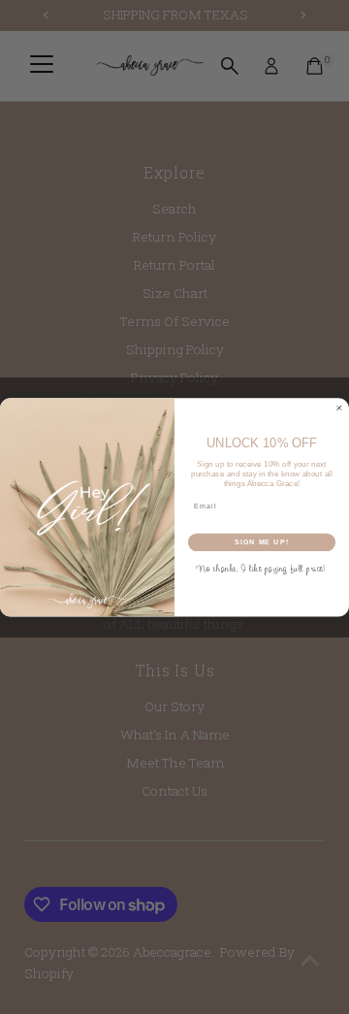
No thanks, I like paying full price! (262, 568)
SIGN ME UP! (262, 541)
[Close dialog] (338, 408)
